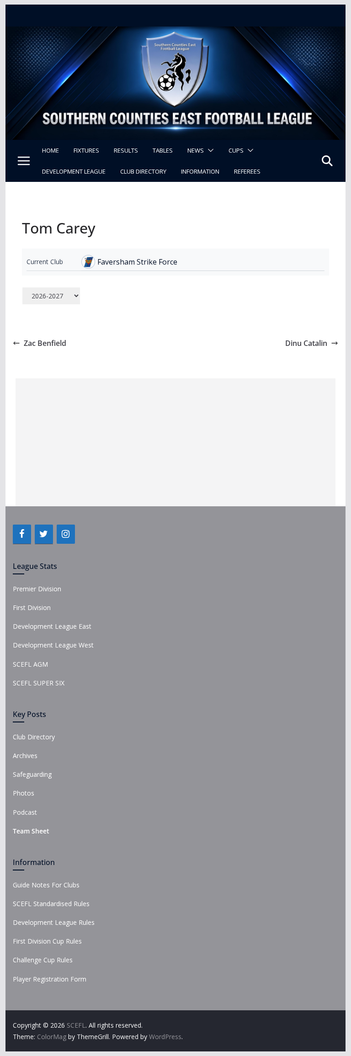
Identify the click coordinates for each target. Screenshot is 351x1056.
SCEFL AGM (30, 664)
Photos (23, 793)
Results (126, 150)
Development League (74, 171)
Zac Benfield (45, 343)
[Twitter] (44, 534)
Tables (163, 150)
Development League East (52, 626)
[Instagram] (66, 534)
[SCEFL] (175, 33)
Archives (25, 755)
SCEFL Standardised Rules (51, 903)
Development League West (53, 645)
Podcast (25, 812)
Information (200, 171)
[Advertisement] (175, 442)
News (195, 150)
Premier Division (37, 588)
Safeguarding (32, 774)
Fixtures (86, 150)
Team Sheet (31, 831)
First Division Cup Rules (47, 941)
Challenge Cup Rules (43, 959)
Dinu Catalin (306, 343)
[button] (209, 150)
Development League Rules (54, 922)
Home (50, 150)
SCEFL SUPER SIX (38, 683)
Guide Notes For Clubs (46, 885)
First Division (32, 607)
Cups (236, 150)
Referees (247, 171)
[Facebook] (22, 534)
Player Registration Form (49, 979)
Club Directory (143, 171)
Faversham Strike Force (137, 261)
